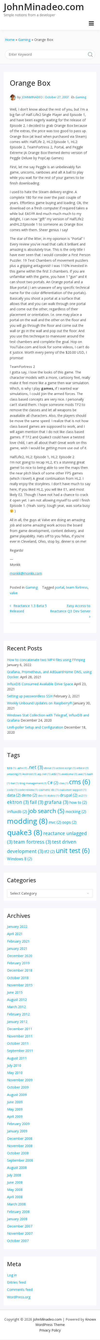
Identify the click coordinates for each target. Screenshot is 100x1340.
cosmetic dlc (48, 790)
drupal (68, 795)
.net (35, 767)
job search (46, 811)
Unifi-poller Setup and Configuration (35, 727)
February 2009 (18, 1123)
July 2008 (14, 1175)
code (12, 790)
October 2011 (18, 1043)
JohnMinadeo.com (44, 6)
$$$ (11, 768)
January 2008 (17, 1219)
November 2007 (20, 1233)
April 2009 (15, 1116)
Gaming (80, 97)
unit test (73, 850)
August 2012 (17, 999)
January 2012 (17, 1021)
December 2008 (19, 1138)
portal (59, 587)
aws (82, 774)
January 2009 (17, 1131)
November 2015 (20, 985)
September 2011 (20, 1050)
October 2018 (18, 977)
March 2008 (16, 1204)
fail (36, 802)
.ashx (22, 768)
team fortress (77, 587)
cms (79, 781)
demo (29, 795)
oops (69, 822)
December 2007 (19, 1226)
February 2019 (18, 963)
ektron (18, 802)
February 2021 (18, 941)
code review (28, 790)
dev (42, 795)
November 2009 (20, 1080)
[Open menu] (91, 23)
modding (27, 821)
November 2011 (20, 1036)
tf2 (49, 851)
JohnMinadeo (32, 97)
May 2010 (15, 1072)
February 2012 (18, 1014)
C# (53, 782)
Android (29, 774)
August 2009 (17, 1094)
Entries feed (16, 1282)
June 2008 (15, 1182)
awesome (69, 774)
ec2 (82, 795)
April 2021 (15, 933)
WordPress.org (18, 1297)
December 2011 (19, 1029)
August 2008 (17, 1167)
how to (78, 802)
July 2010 (14, 1065)
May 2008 (15, 1189)
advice (82, 768)
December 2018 (19, 970)
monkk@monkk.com (26, 573)
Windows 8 (19, 858)
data (14, 795)
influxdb (17, 811)
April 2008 (15, 1197)
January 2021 (17, 948)
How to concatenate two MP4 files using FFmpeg (46, 659)
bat (15, 783)
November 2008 (20, 1145)
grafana (56, 802)
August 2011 (17, 1058)
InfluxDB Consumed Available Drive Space (40, 684)
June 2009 (15, 1102)
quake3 (24, 832)
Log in (12, 1275)
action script (65, 768)
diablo (53, 795)
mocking (75, 811)
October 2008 (18, 1153)
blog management (33, 783)
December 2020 (19, 955)
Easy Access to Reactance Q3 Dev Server (70, 608)
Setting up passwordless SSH (29, 696)
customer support (72, 790)
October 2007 (18, 1240)
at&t (55, 774)
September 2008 (20, 1160)
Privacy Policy (50, 1330)
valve (14, 593)
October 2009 (18, 1087)
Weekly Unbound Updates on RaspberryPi (39, 703)
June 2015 (15, 992)
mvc (55, 822)
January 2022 (17, 926)
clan (63, 783)
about (49, 768)
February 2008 (18, 1211)
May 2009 (15, 1109)
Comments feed (20, 1289)
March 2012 (16, 1007)
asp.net (43, 774)
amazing (14, 774)
